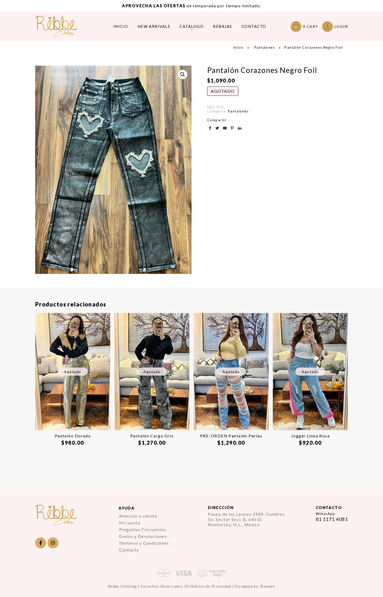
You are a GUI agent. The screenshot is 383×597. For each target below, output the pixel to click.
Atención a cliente (138, 515)
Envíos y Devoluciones (143, 536)
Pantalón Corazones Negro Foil (314, 47)
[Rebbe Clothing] (60, 26)
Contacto (129, 549)
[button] (182, 74)
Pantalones (264, 47)
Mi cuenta (129, 522)
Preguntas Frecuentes (142, 529)
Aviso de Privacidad (212, 586)
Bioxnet (268, 586)
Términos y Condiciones (144, 543)
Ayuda (126, 508)
